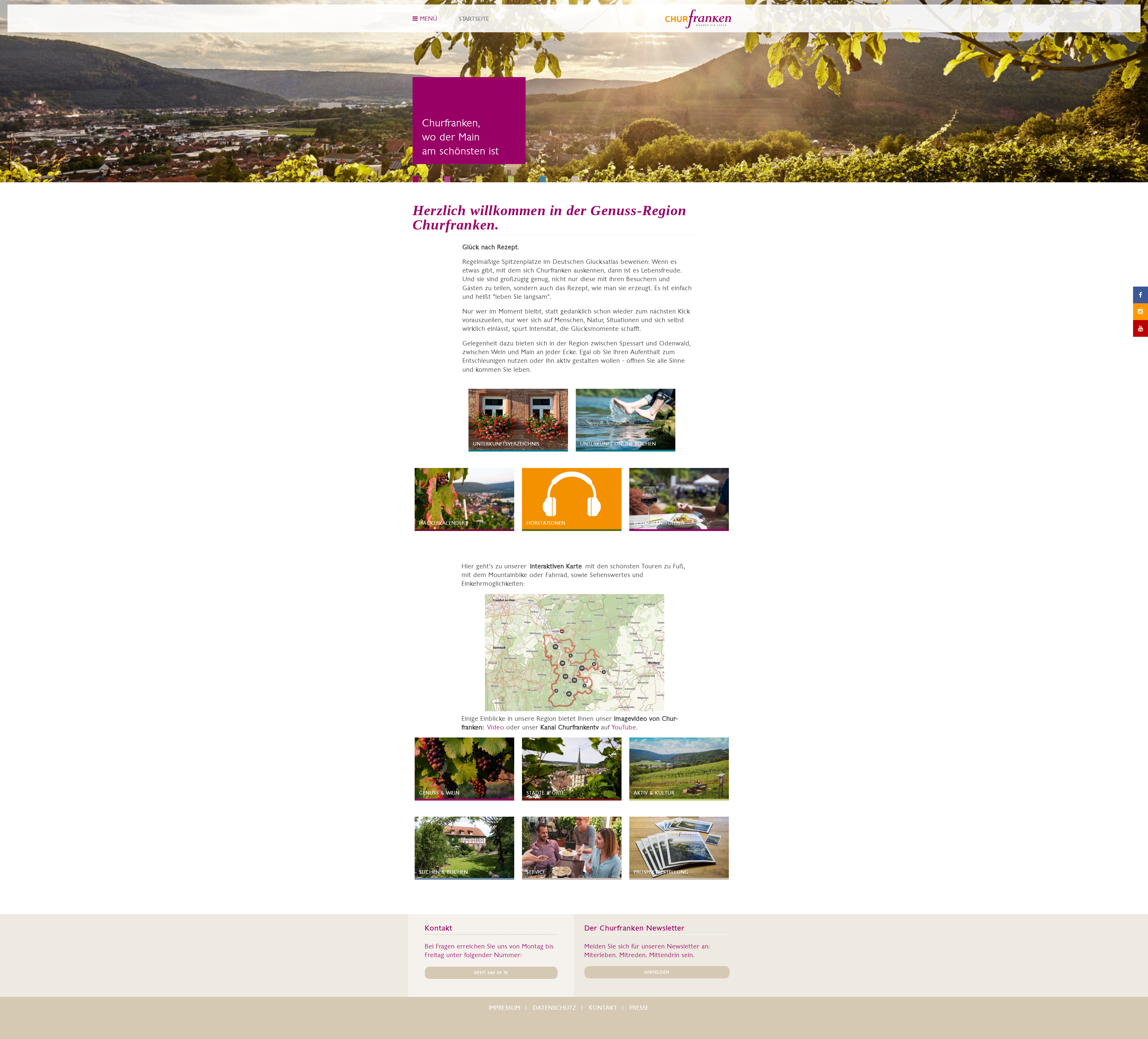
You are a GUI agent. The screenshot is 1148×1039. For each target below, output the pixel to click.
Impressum (504, 1007)
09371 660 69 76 (491, 972)
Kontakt (603, 1007)
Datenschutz (554, 1007)
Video (495, 727)
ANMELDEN (656, 972)
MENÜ (427, 18)
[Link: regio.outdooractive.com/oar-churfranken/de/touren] (574, 652)
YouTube (624, 727)
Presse (639, 1007)
